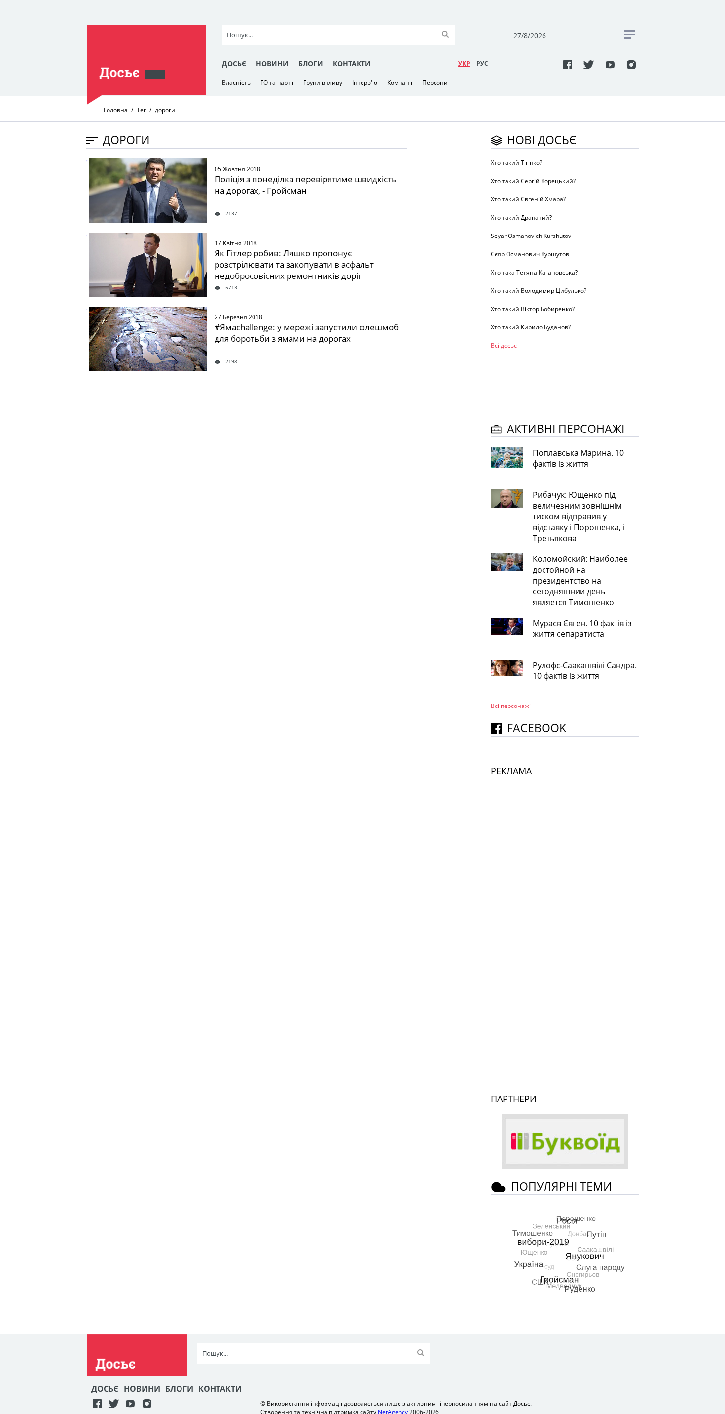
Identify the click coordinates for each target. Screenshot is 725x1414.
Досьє (234, 63)
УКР (464, 63)
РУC (482, 63)
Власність (236, 83)
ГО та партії (276, 83)
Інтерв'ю (364, 83)
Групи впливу (322, 83)
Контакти (352, 63)
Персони (435, 83)
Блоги (310, 63)
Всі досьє (504, 345)
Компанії (399, 83)
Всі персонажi (511, 706)
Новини (272, 63)
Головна (116, 110)
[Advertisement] (570, 384)
